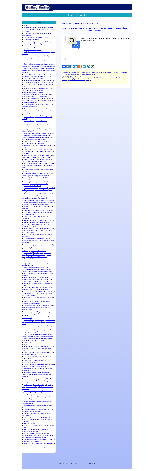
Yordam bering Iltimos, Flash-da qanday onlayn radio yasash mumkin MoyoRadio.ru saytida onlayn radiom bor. (37, 387)
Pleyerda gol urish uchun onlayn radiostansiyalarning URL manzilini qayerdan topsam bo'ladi (38, 145)
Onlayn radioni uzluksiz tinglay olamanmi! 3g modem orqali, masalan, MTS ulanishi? (37, 250)
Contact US (82, 15)
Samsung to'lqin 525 (30, 423)
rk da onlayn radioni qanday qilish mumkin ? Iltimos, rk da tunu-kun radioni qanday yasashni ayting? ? (36, 375)
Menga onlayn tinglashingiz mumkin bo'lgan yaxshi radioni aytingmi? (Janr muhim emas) (37, 313)
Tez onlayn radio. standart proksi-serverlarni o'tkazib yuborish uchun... (36, 47)
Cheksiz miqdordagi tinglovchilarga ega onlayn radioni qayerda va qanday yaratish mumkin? (37, 175)
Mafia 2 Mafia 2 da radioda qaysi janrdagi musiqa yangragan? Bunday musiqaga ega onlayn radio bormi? (38, 348)
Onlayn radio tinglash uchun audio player (36, 141)
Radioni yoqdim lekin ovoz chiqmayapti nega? (76, 80)
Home (70, 15)
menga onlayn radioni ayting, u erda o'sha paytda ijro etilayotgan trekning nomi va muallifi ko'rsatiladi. (38, 156)
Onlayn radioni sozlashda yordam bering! (36, 267)
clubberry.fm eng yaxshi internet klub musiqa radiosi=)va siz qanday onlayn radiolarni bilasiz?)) (37, 335)
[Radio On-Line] (37, 10)
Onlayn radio (28, 342)
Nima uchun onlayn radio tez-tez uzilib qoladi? (38, 210)
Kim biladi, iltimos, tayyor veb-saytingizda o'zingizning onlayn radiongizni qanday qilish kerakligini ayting (36, 263)
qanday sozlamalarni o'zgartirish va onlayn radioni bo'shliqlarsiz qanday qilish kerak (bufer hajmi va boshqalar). (38, 190)
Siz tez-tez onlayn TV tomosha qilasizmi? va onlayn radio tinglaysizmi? (36, 430)
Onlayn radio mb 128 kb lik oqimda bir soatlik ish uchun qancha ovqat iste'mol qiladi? (38, 353)
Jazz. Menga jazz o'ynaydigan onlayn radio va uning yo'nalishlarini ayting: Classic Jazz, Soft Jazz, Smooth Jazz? (37, 419)
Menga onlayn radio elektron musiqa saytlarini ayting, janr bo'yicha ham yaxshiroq (37, 398)
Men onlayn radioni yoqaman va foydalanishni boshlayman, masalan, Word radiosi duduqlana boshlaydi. (37, 381)
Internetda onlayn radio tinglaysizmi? (35, 115)
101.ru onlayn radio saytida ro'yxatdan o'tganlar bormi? (79, 74)
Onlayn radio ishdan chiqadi (32, 186)
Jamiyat (26, 344)
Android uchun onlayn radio (32, 50)
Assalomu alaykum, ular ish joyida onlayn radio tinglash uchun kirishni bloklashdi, (37, 89)
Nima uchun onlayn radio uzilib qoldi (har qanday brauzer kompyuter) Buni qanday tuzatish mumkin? (38, 43)
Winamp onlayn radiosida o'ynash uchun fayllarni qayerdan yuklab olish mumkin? (38, 410)
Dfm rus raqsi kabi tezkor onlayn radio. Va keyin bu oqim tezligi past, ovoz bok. (38, 441)
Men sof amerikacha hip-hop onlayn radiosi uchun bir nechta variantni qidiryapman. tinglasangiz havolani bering (38, 308)
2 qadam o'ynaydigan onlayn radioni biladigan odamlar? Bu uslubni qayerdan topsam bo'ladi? (91, 78)
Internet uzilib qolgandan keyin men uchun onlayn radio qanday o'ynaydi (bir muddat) (38, 246)
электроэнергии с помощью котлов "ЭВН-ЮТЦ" (80, 23)
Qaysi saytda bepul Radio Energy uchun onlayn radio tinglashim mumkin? (37, 106)
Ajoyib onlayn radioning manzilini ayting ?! (37, 395)
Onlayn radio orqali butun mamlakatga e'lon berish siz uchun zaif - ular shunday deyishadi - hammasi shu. (38, 65)
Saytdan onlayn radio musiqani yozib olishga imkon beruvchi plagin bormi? (37, 302)
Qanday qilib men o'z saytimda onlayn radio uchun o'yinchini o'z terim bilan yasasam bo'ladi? (38, 203)
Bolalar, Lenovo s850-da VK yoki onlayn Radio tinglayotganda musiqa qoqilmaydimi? (37, 160)
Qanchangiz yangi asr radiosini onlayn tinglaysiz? (39, 133)
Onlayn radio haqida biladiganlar (72, 76)
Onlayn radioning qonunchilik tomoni (35, 121)
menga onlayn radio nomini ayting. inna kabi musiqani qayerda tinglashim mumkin (37, 331)
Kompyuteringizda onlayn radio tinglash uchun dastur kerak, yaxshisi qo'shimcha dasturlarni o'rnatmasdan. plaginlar (37, 224)
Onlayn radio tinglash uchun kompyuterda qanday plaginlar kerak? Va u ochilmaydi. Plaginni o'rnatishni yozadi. (38, 322)
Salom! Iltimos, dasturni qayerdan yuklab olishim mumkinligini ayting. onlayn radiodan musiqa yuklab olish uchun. (38, 70)
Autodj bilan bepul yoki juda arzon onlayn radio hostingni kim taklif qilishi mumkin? (37, 126)
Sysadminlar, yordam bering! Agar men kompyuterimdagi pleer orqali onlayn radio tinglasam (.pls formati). (94, 72)
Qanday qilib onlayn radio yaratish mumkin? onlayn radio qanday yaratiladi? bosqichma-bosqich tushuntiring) (38, 241)
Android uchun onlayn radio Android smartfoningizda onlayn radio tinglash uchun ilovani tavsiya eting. (38, 111)
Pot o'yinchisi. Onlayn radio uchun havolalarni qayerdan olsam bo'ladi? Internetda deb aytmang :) (37, 75)
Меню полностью (50, 448)
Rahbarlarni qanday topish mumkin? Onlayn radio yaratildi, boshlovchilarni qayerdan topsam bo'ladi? (38, 81)
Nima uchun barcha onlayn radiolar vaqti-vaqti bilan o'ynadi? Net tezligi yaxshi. (37, 392)
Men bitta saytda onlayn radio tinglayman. (37, 60)
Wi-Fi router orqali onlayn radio (33, 78)
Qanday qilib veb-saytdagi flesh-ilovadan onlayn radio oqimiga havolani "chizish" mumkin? (38, 183)
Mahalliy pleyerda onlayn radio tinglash (36, 38)
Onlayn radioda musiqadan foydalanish (36, 259)
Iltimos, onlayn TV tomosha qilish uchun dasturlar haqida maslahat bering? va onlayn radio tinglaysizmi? (38, 445)
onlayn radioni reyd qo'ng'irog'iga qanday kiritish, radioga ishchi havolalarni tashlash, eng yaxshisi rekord (38, 165)
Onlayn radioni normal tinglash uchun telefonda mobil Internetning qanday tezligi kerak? (37, 339)
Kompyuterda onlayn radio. (32, 40)
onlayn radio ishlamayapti (32, 123)
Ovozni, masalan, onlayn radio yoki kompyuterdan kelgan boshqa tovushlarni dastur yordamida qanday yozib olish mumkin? (38, 293)
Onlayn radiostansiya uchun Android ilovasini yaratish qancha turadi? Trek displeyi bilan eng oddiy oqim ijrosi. (38, 151)
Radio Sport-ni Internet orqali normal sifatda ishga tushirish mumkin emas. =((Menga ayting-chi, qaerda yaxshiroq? (38, 29)
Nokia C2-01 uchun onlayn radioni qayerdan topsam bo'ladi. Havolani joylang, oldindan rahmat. (37, 270)
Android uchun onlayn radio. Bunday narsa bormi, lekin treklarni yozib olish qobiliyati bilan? (38, 288)
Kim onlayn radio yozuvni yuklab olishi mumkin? (39, 200)
